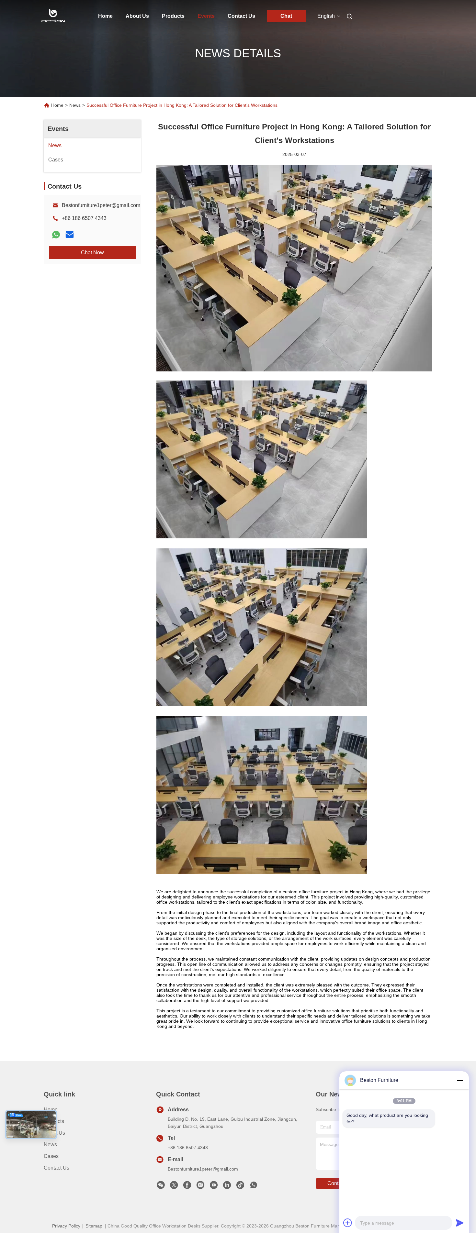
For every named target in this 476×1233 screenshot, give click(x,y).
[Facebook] (187, 1186)
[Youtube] (213, 1186)
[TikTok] (240, 1186)
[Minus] (460, 1080)
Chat (286, 16)
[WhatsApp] (56, 234)
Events (206, 16)
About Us (137, 16)
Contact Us (241, 16)
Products (173, 16)
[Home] (52, 16)
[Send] (460, 1223)
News (75, 105)
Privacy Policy (66, 1225)
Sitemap (93, 1225)
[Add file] (347, 1223)
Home (105, 16)
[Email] (69, 234)
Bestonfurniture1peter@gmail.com (101, 205)
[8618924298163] (253, 1186)
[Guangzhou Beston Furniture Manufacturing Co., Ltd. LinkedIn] (227, 1186)
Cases (51, 1156)
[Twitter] (173, 1186)
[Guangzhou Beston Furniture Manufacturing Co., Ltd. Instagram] (200, 1186)
